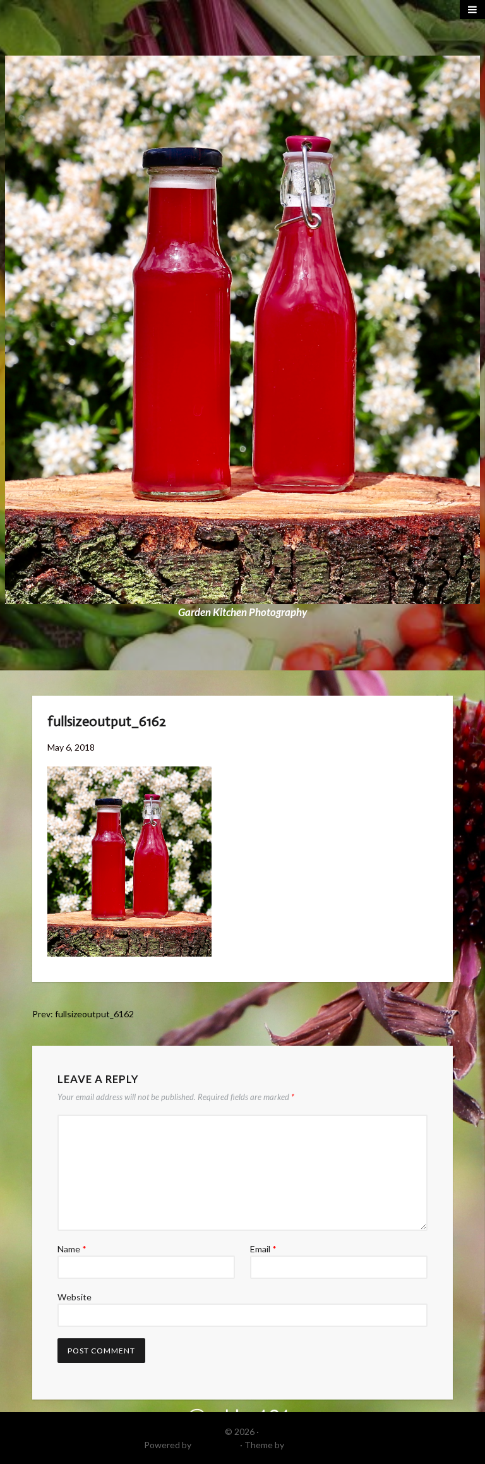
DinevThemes (314, 1444)
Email (263, 1248)
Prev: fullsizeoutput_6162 (83, 1013)
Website (74, 1297)
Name (72, 1248)
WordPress (215, 1444)
